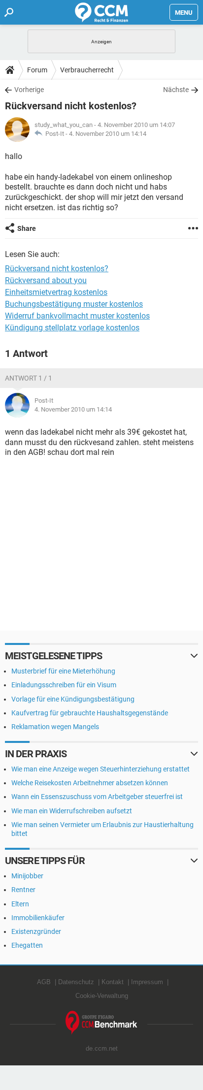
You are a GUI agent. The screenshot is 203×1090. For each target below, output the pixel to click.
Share (26, 228)
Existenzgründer (36, 931)
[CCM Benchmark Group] (101, 1023)
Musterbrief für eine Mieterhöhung (63, 671)
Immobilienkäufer (38, 918)
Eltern (20, 904)
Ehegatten (27, 945)
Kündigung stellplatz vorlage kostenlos (72, 327)
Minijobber (27, 876)
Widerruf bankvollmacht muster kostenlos (77, 316)
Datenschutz (76, 982)
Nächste (176, 90)
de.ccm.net (102, 1048)
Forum (37, 70)
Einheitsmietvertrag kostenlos (56, 292)
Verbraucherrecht (87, 70)
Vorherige (29, 90)
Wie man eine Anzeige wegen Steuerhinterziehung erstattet (100, 769)
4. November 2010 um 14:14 (107, 133)
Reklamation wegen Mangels (55, 727)
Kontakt (113, 982)
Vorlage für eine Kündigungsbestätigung (73, 699)
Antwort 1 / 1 (28, 378)
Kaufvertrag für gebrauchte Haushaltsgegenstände (89, 713)
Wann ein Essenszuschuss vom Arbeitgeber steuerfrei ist (97, 797)
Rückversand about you (46, 280)
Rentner (23, 890)
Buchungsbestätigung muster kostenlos (74, 304)
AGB (44, 982)
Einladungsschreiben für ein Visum (63, 685)
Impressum (147, 982)
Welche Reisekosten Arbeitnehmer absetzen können (89, 783)
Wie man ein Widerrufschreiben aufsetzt (71, 811)
